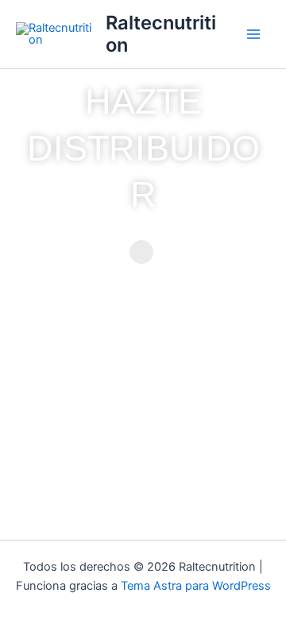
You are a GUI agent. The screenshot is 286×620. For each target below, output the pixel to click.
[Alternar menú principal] (253, 34)
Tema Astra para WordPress (196, 586)
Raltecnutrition (161, 33)
